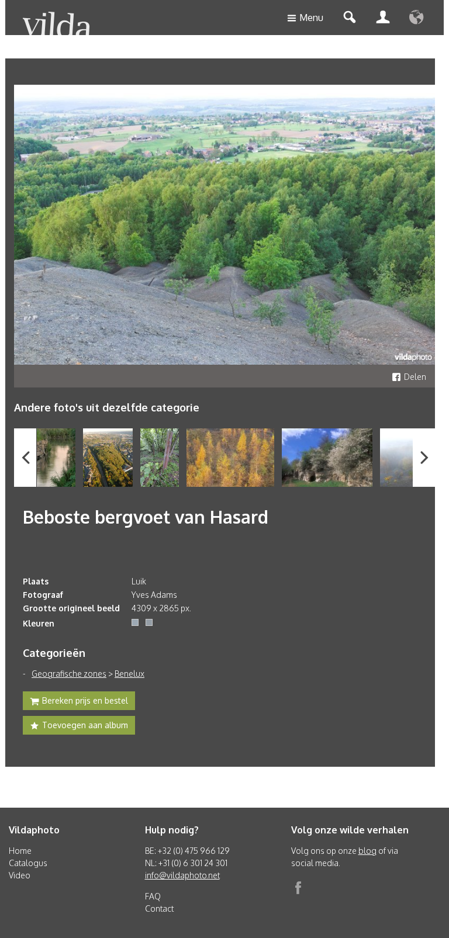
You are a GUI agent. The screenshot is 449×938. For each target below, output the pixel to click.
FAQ (153, 896)
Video (19, 875)
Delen (415, 377)
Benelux (129, 674)
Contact (159, 908)
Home (20, 851)
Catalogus (28, 863)
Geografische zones (69, 674)
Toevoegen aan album (85, 725)
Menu (311, 17)
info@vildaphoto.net (182, 875)
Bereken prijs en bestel (85, 700)
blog (367, 851)
